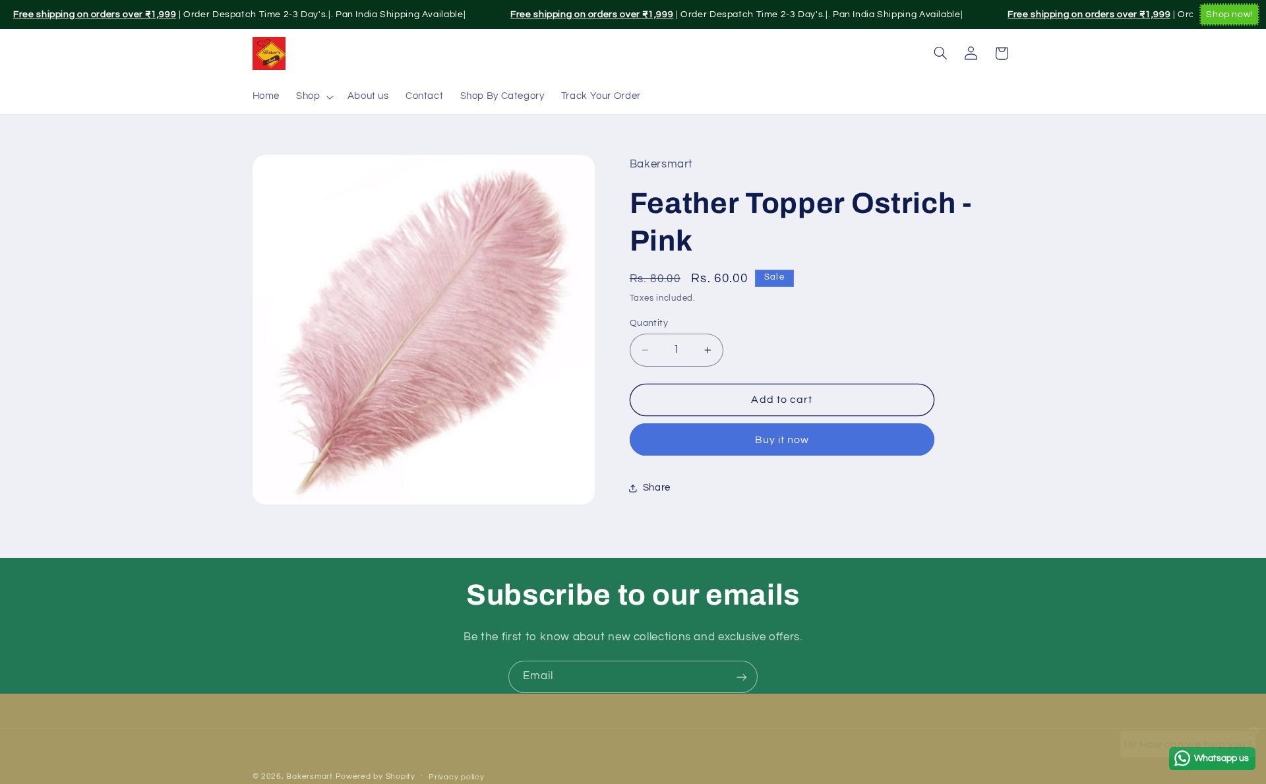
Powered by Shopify (375, 776)
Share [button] (657, 488)
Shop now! (1229, 14)
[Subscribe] (742, 677)
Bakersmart (309, 776)
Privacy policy (456, 777)
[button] (313, 96)
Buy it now (782, 440)
